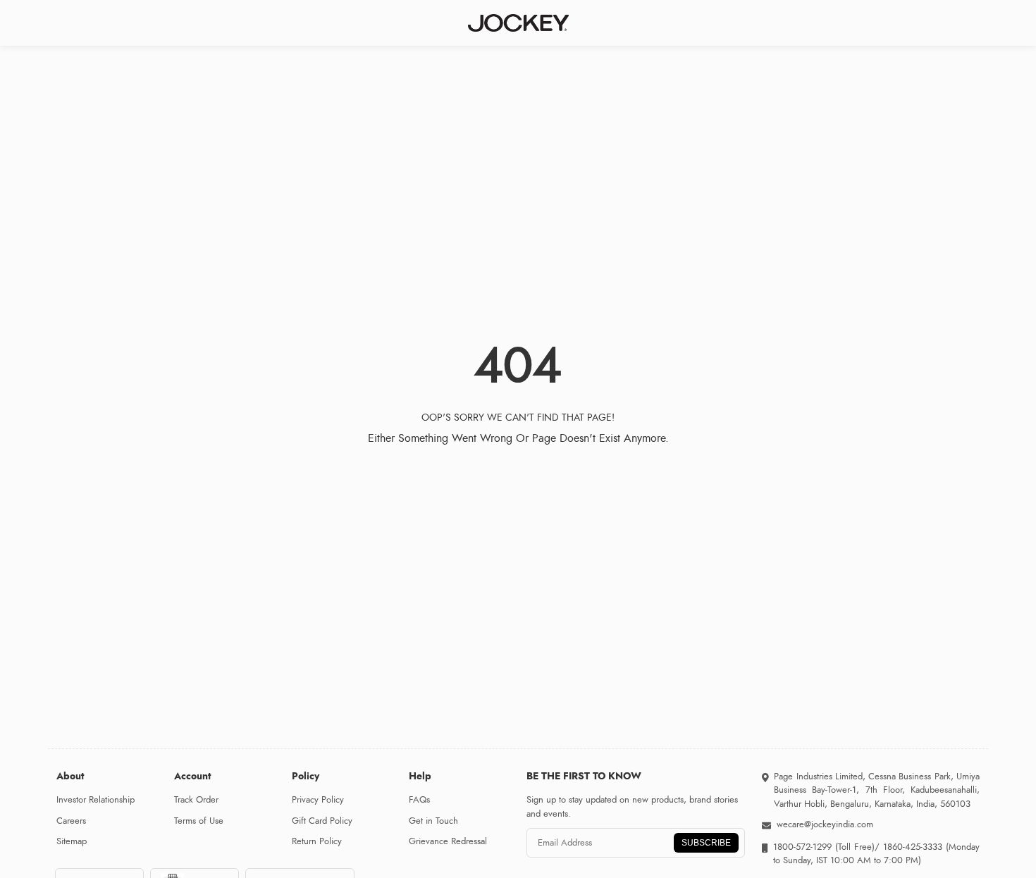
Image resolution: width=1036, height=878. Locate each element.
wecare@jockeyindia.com (825, 824)
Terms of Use (198, 821)
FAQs (419, 799)
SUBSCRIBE (706, 843)
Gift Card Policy (322, 821)
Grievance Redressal (448, 841)
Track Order (196, 799)
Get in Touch (433, 821)
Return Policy (317, 841)
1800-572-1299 (802, 847)
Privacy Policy (318, 799)
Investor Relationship (95, 799)
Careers (71, 821)
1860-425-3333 (913, 847)
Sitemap (71, 841)
